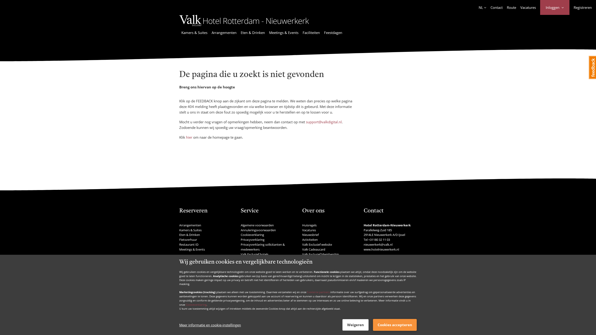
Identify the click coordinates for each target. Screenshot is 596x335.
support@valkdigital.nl (324, 122)
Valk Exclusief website (317, 244)
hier (189, 137)
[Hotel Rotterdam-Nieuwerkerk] (244, 26)
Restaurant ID (188, 244)
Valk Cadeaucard (313, 249)
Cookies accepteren (395, 324)
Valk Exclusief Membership (320, 254)
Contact (497, 7)
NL (481, 7)
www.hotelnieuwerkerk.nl (381, 249)
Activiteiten (310, 240)
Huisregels (309, 225)
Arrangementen (224, 32)
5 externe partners (318, 292)
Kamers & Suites (194, 32)
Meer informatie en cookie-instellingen (210, 325)
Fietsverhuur (188, 240)
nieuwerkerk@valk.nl (378, 244)
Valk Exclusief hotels (254, 254)
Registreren (583, 7)
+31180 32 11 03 (379, 240)
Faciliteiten (311, 32)
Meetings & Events (283, 32)
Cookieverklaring (196, 304)
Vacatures (528, 7)
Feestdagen (333, 32)
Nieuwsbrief (310, 235)
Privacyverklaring (252, 240)
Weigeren (355, 324)
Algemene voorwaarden (257, 225)
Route (511, 7)
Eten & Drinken (253, 32)
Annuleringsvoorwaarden (258, 230)
